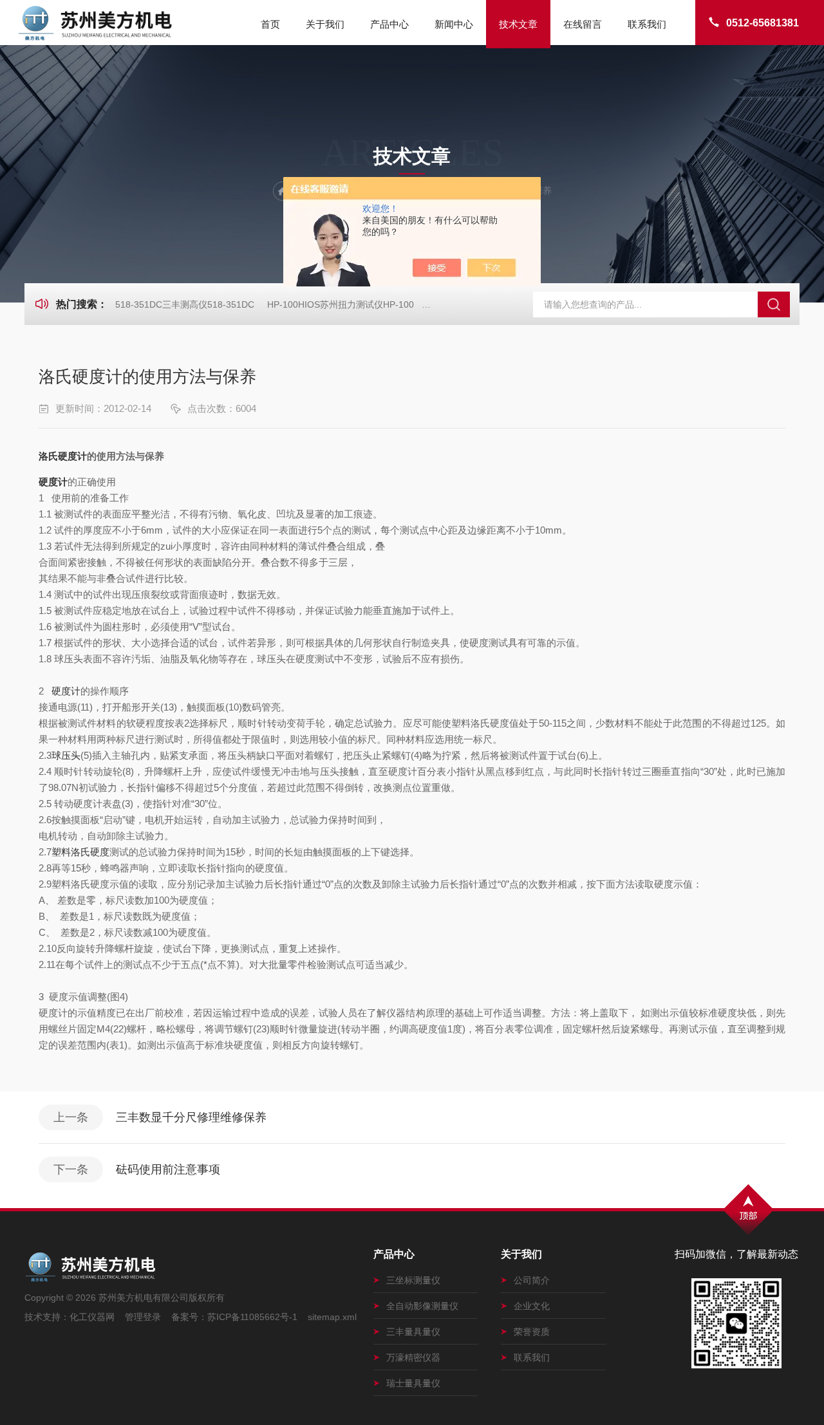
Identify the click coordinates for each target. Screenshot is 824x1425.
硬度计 (53, 481)
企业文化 (532, 1306)
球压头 (66, 755)
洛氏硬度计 (63, 456)
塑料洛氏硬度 (80, 851)
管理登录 (143, 1317)
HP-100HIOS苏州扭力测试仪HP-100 (340, 304)
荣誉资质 (532, 1332)
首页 (270, 24)
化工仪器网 (92, 1317)
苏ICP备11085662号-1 (252, 1317)
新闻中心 (454, 24)
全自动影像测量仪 (422, 1306)
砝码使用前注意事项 (168, 1169)
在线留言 (582, 24)
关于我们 (325, 24)
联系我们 (647, 24)
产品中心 (389, 24)
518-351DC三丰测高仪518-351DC (184, 304)
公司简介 (532, 1280)
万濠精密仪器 (413, 1357)
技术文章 (518, 24)
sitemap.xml (332, 1317)
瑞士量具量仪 (413, 1383)
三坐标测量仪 (413, 1280)
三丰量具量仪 (413, 1332)
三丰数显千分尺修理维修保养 (191, 1117)
